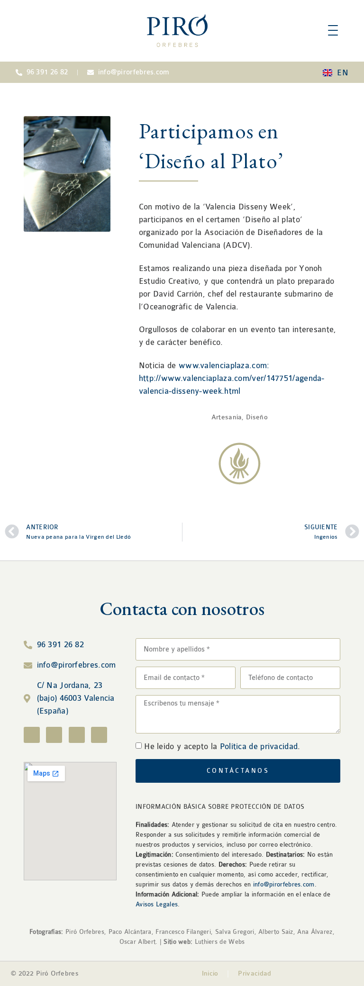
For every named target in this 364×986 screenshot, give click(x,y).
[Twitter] (77, 735)
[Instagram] (54, 735)
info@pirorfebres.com (284, 884)
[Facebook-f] (32, 735)
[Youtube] (99, 735)
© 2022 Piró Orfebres (45, 973)
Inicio (210, 973)
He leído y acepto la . (222, 746)
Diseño (257, 417)
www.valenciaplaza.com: (224, 365)
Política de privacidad (259, 746)
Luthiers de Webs (218, 941)
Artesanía (226, 417)
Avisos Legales (157, 904)
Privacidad (254, 973)
